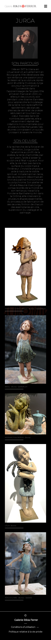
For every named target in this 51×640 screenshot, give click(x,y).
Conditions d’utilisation (23, 627)
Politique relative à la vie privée (25, 631)
